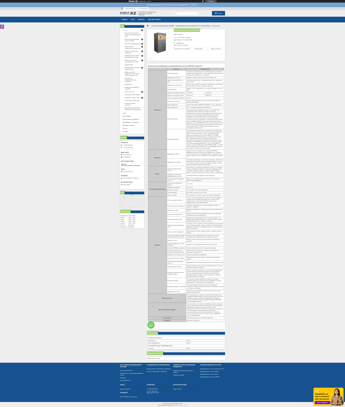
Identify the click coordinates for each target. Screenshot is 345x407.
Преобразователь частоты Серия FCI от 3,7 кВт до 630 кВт (193, 26)
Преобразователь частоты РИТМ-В (209, 377)
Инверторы (123, 377)
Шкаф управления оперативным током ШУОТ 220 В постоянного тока (132, 73)
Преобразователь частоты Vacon (209, 374)
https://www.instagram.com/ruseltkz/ (130, 165)
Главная (124, 19)
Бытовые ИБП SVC (125, 380)
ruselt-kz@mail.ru (127, 154)
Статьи (125, 128)
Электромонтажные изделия (132, 94)
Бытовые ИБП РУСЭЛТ (126, 370)
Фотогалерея (127, 116)
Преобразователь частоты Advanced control (212, 369)
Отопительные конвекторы (132, 100)
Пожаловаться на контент (180, 405)
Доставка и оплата (154, 19)
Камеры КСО (128, 84)
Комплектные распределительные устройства (130, 80)
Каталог (194, 5)
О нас (132, 19)
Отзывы (125, 131)
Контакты (141, 19)
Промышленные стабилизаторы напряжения (159, 369)
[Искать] (197, 13)
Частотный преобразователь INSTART (163, 26)
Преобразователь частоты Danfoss (209, 371)
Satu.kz (180, 403)
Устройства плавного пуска (132, 97)
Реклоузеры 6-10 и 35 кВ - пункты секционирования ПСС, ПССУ (133, 34)
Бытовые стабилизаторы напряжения (157, 371)
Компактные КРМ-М (178, 375)
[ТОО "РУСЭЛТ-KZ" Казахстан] (128, 13)
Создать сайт (142, 1)
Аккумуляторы (129, 64)
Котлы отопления (129, 91)
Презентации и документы (131, 119)
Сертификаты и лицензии (130, 122)
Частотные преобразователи (132, 43)
